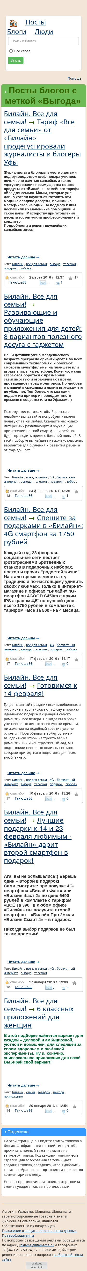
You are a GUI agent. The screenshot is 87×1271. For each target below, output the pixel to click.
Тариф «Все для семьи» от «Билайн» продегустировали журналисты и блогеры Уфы (42, 141)
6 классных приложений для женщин (39, 1016)
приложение (13, 1096)
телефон (69, 264)
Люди (44, 31)
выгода (55, 264)
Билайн (17, 264)
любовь (25, 268)
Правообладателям (18, 1235)
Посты (35, 21)
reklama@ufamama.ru (36, 1244)
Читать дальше (21, 257)
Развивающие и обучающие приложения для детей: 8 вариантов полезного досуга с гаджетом (43, 328)
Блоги (16, 31)
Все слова (22, 50)
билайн (17, 1092)
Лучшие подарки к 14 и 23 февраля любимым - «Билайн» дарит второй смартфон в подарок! (38, 840)
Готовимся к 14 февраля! (40, 689)
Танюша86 (18, 282)
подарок (10, 268)
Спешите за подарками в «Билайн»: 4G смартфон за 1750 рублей (43, 529)
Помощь (74, 78)
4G (52, 477)
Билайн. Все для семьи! (31, 117)
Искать (16, 60)
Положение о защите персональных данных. (39, 1230)
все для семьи (36, 264)
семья (30, 1092)
